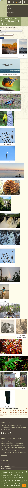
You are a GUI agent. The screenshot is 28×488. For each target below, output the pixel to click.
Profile (19, 2)
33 (11, 414)
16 (23, 410)
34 (13, 414)
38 (23, 414)
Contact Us (10, 16)
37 (21, 414)
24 (16, 412)
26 (21, 412)
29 (1, 414)
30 (3, 414)
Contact (5, 24)
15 (21, 410)
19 (3, 412)
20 (6, 412)
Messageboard (11, 12)
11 (11, 410)
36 (18, 414)
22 (11, 412)
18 (1, 412)
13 (16, 410)
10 (8, 410)
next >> (2, 415)
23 (13, 412)
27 (23, 412)
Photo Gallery (5, 464)
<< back (2, 408)
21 (8, 412)
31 (6, 414)
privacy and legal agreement (12, 485)
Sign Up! (9, 9)
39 (26, 414)
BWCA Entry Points (6, 468)
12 (13, 410)
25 (18, 412)
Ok (24, 485)
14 (18, 410)
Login (9, 5)
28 (26, 412)
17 (26, 410)
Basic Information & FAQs (8, 466)
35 (16, 414)
